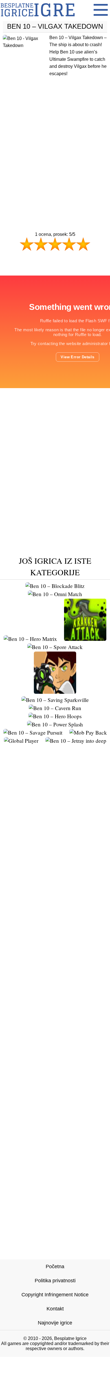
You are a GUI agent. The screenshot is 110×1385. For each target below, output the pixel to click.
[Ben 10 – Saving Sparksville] (55, 699)
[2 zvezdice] (41, 244)
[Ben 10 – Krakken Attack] (85, 638)
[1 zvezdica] (27, 244)
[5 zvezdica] (83, 244)
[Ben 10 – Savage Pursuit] (32, 732)
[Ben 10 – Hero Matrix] (30, 638)
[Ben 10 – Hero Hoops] (55, 716)
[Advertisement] (55, 143)
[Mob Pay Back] (88, 732)
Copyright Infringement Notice (55, 1294)
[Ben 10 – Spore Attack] (55, 646)
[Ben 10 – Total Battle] (55, 691)
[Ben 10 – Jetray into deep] (75, 740)
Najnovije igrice (55, 1323)
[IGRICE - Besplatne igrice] (37, 18)
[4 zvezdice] (69, 244)
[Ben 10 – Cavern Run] (55, 707)
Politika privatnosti (55, 1280)
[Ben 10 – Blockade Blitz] (55, 585)
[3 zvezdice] (55, 244)
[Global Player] (21, 740)
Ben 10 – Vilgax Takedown (55, 26)
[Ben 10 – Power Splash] (55, 724)
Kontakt (55, 1309)
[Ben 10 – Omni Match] (55, 594)
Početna (55, 1266)
